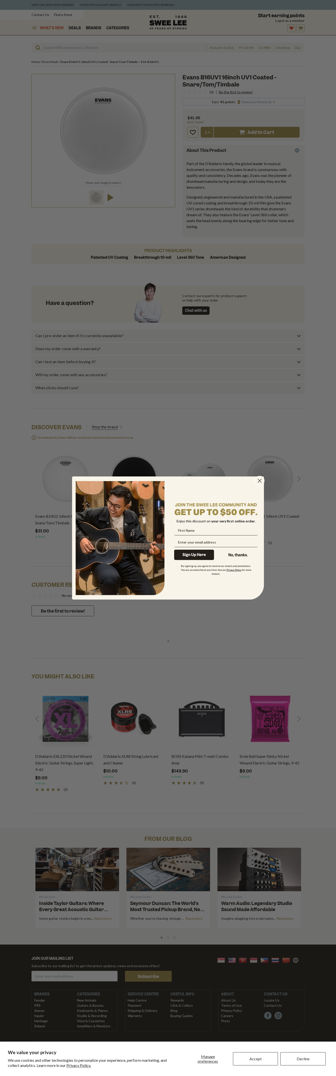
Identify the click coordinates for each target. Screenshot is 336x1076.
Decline (303, 1058)
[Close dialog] (259, 480)
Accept (255, 1058)
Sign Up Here (194, 554)
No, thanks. (238, 555)
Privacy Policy (234, 569)
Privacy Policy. (78, 1065)
